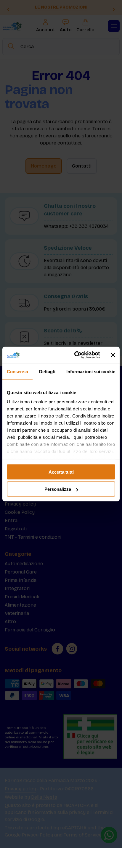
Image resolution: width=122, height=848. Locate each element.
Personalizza (57, 489)
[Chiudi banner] (113, 355)
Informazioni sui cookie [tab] (90, 371)
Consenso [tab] (17, 371)
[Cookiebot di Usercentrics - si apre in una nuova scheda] (75, 355)
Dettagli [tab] (47, 371)
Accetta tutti (61, 471)
